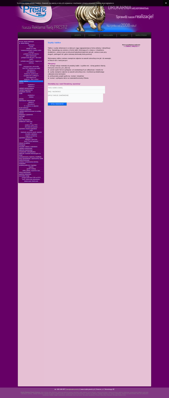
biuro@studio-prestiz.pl (72, 389)
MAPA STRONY (141, 35)
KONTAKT (124, 35)
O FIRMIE (92, 35)
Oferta (77, 35)
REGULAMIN (108, 35)
